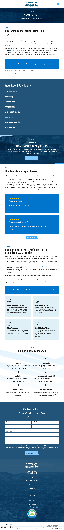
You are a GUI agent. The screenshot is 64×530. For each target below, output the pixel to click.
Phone (7, 425)
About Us (32, 493)
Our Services (32, 495)
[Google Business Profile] (37, 507)
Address (7, 429)
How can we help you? (10, 438)
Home (32, 490)
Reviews (32, 498)
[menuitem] (32, 91)
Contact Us (32, 500)
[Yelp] (27, 507)
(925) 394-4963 (30, 63)
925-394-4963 (32, 473)
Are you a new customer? (11, 434)
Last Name (35, 421)
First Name (8, 421)
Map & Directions (32, 484)
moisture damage (39, 266)
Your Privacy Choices (21, 526)
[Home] (32, 4)
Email (34, 425)
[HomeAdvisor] (30, 507)
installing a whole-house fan (43, 270)
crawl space (11, 50)
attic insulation (20, 50)
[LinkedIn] (33, 507)
